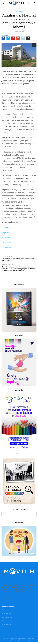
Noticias (19, 11)
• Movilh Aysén (6, 624)
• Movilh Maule (6, 613)
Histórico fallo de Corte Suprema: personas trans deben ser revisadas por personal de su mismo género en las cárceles (18, 269)
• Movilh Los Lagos (7, 621)
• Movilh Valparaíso (8, 610)
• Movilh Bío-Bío (7, 617)
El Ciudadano (7, 243)
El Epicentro (6, 232)
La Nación (6, 227)
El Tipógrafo (6, 248)
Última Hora (6, 237)
